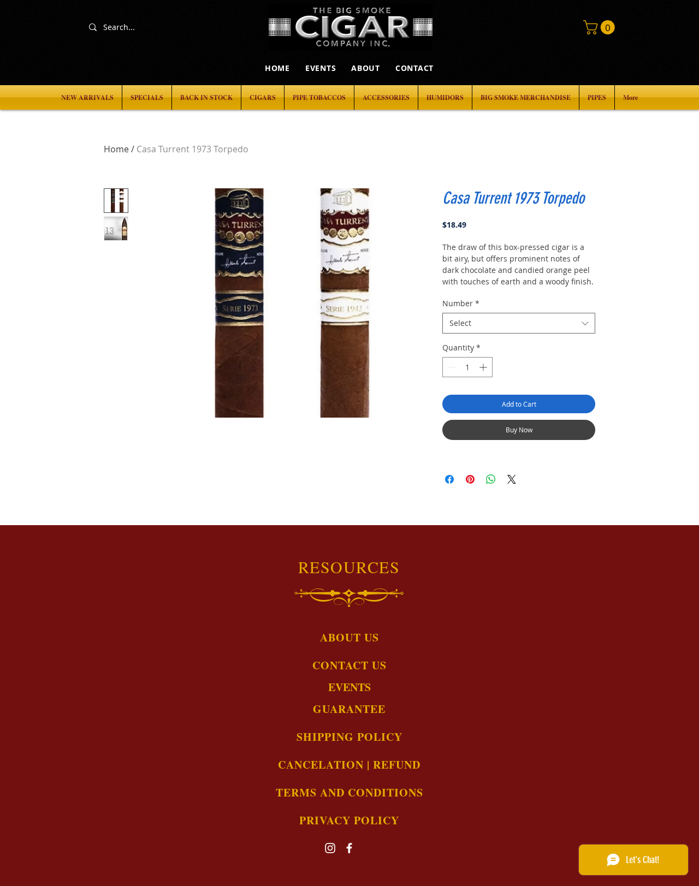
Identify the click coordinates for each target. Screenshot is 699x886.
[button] (600, 27)
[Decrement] (451, 367)
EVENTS (349, 687)
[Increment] (484, 367)
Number (460, 303)
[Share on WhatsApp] (490, 479)
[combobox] (518, 323)
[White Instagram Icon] (330, 848)
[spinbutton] (467, 367)
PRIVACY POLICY (349, 820)
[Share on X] (511, 479)
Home (116, 149)
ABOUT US (349, 637)
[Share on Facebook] (449, 479)
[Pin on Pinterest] (470, 479)
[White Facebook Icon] (349, 848)
